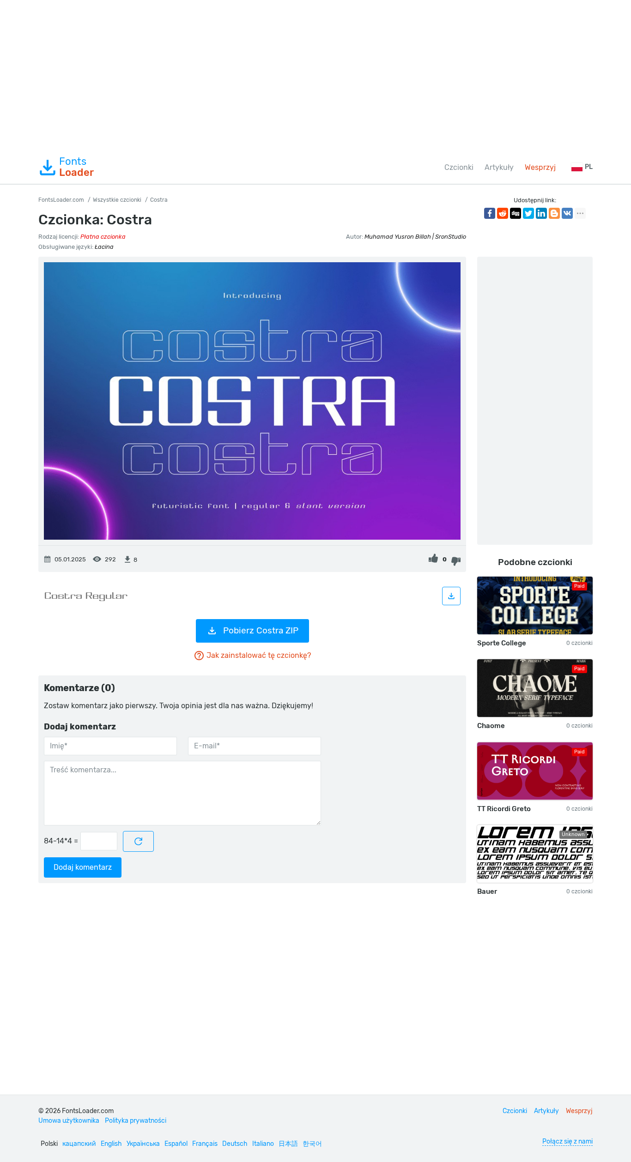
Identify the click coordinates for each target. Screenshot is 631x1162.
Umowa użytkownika (68, 1121)
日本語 (288, 1144)
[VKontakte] (567, 213)
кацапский (79, 1144)
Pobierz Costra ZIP (260, 630)
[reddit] (502, 213)
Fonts (76, 167)
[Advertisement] (315, 75)
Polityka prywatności (135, 1121)
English (111, 1144)
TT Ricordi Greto (504, 809)
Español (176, 1144)
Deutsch (235, 1144)
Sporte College (501, 643)
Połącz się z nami (567, 1141)
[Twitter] (528, 213)
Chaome (491, 726)
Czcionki (458, 167)
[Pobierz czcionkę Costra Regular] (451, 596)
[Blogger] (554, 213)
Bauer (487, 891)
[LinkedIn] (541, 213)
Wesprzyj (540, 167)
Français (205, 1144)
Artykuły (499, 167)
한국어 (312, 1144)
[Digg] (515, 213)
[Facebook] (489, 213)
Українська (143, 1144)
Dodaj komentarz (83, 867)
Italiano (263, 1144)
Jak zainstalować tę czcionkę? (258, 655)
